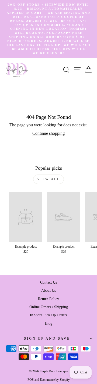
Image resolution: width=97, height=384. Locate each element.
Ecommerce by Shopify (55, 380)
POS (30, 380)
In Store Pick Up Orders (48, 315)
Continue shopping (48, 133)
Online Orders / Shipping (48, 307)
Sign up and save (47, 338)
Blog (48, 323)
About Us (48, 290)
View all (48, 179)
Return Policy (48, 299)
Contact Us (48, 282)
